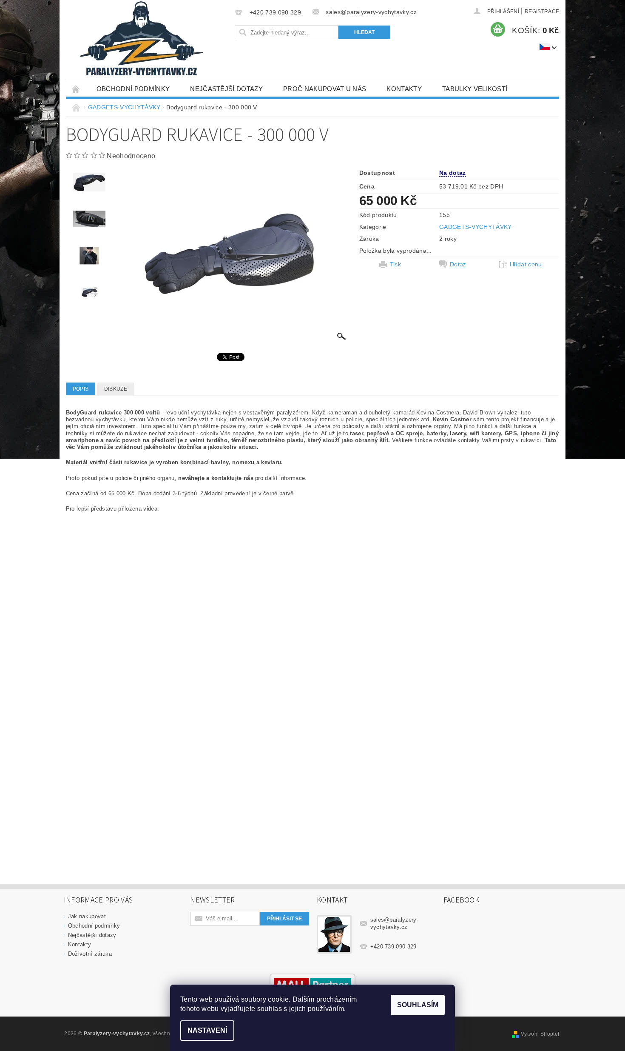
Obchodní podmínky (133, 88)
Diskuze (115, 389)
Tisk (395, 264)
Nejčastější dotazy (226, 88)
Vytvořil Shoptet (540, 1034)
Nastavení (207, 1030)
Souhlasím (417, 1004)
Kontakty (404, 88)
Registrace (542, 11)
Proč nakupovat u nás (324, 88)
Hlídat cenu (526, 264)
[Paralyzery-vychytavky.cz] (141, 40)
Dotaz (458, 264)
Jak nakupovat (87, 916)
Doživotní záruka (90, 954)
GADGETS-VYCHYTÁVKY (475, 226)
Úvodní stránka (76, 88)
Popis (81, 389)
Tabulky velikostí (474, 88)
